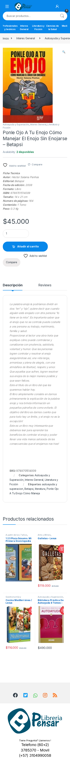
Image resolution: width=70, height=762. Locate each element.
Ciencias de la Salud (52, 27)
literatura (40, 488)
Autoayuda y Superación (16, 124)
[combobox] (30, 16)
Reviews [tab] (44, 285)
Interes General (24, 27)
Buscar (62, 16)
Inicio (6, 38)
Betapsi (28, 488)
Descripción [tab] (12, 285)
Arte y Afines (44, 535)
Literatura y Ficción (38, 27)
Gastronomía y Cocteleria (13, 598)
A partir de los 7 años (16, 535)
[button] (63, 52)
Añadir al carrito (28, 246)
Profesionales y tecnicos (10, 27)
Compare (37, 164)
